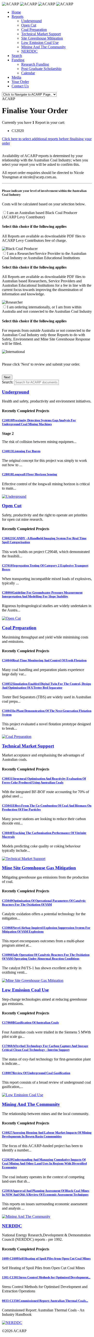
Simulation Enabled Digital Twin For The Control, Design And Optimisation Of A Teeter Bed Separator (46, 685)
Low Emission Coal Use (40, 43)
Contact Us (20, 86)
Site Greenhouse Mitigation (42, 38)
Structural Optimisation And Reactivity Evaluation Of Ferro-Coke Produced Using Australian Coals (44, 780)
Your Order (20, 82)
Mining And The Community (43, 47)
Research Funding (35, 64)
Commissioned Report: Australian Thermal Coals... (45, 1300)
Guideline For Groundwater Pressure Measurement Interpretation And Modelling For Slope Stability (42, 594)
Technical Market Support (41, 34)
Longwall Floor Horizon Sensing (29, 474)
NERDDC (29, 51)
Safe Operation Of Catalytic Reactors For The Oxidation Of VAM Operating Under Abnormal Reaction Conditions (45, 956)
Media (16, 77)
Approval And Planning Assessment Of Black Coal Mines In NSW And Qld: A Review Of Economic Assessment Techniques (45, 1192)
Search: (7, 382)
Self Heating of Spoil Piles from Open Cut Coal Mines (46, 1258)
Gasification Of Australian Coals (30, 1022)
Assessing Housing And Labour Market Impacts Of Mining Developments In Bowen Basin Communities (47, 1134)
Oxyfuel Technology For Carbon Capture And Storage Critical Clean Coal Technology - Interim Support (45, 1048)
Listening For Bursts (21, 451)
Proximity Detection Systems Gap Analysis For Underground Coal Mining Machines (39, 422)
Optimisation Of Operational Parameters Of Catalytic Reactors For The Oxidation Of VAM (44, 902)
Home (16, 12)
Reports (17, 16)
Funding (18, 60)
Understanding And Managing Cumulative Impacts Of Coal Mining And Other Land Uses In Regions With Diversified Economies (44, 1163)
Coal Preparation (34, 30)
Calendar (28, 73)
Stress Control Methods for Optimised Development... (46, 1277)
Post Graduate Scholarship (41, 69)
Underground (31, 21)
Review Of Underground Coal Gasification (36, 1073)
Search (17, 56)
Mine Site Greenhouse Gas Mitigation (39, 867)
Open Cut (28, 25)
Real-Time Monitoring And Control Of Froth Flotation (44, 660)
